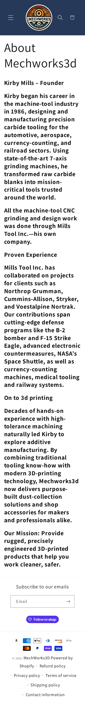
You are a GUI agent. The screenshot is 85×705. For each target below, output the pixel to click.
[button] (11, 17)
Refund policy (53, 666)
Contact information (45, 694)
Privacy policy (27, 675)
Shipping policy (45, 685)
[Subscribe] (68, 601)
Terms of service (61, 675)
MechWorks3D (37, 658)
